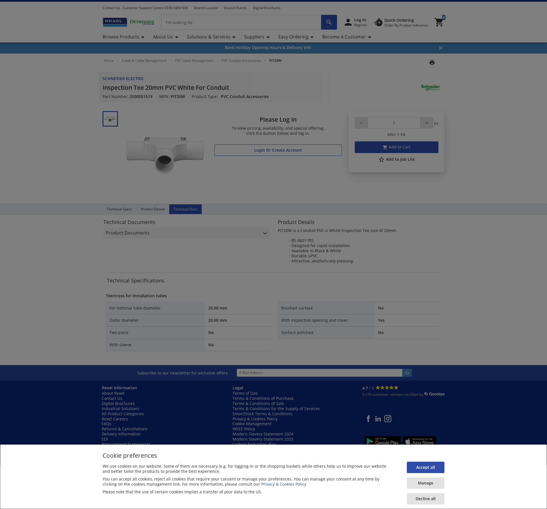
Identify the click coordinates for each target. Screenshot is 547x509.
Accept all (425, 467)
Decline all (426, 498)
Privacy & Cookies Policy (283, 484)
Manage (425, 483)
